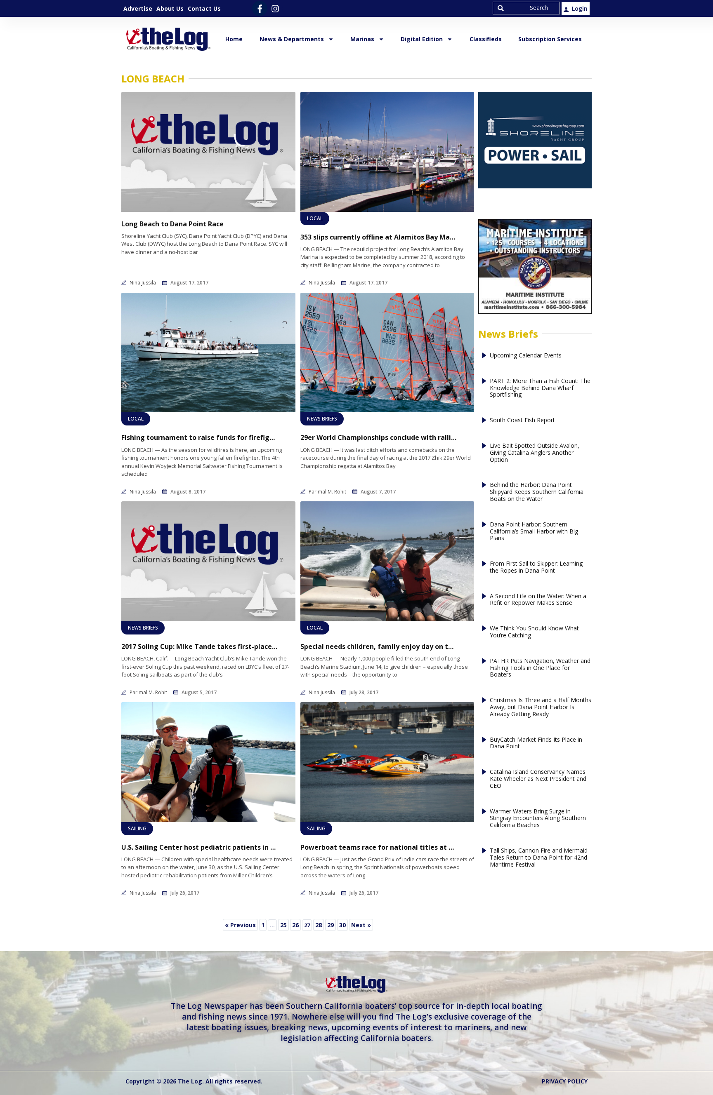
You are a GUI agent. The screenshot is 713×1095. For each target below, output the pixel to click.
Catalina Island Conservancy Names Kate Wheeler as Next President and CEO (538, 778)
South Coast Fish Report (522, 420)
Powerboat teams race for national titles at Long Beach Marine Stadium (378, 847)
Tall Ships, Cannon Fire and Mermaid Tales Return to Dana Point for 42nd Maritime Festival (539, 857)
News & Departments (292, 39)
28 (319, 924)
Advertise (137, 8)
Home (234, 39)
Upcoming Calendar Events (526, 355)
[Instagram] (275, 8)
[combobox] (526, 8)
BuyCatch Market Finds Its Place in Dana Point (536, 743)
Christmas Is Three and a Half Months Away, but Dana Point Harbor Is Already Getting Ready (540, 707)
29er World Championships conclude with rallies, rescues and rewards (378, 438)
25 (284, 924)
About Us (170, 8)
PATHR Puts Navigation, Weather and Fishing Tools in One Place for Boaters (540, 668)
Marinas (362, 39)
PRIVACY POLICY (565, 1081)
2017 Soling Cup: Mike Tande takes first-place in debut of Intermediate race (199, 647)
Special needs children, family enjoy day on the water (378, 647)
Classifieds (486, 39)
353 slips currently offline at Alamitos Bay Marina (378, 237)
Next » (361, 925)
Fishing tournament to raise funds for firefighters (199, 438)
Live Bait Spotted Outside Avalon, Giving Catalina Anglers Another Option (534, 452)
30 (343, 924)
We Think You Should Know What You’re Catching (534, 632)
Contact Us (204, 8)
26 (296, 924)
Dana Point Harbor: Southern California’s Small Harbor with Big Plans (534, 531)
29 (331, 924)
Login (580, 8)
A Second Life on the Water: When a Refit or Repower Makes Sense (538, 600)
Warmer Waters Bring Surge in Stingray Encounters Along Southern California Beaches (538, 818)
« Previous (240, 925)
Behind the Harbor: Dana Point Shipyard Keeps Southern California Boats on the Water (536, 492)
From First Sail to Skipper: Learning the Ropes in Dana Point (536, 567)
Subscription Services (550, 39)
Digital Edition (422, 39)
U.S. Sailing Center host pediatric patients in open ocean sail (199, 847)
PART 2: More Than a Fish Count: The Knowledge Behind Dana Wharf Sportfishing (540, 388)
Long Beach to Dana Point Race (172, 224)
